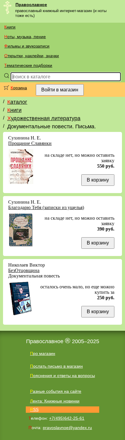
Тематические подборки (28, 65)
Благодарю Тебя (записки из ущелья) (46, 207)
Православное (31, 4)
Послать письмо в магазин (56, 366)
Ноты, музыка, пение (25, 36)
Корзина (19, 87)
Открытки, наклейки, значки (31, 55)
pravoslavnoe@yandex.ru (67, 427)
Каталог (17, 102)
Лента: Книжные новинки (54, 401)
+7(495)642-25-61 (66, 418)
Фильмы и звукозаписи (26, 46)
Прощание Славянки (30, 143)
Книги (9, 27)
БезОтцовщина (23, 270)
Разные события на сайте (55, 391)
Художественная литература (43, 118)
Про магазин (42, 353)
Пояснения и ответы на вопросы (62, 375)
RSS (34, 409)
